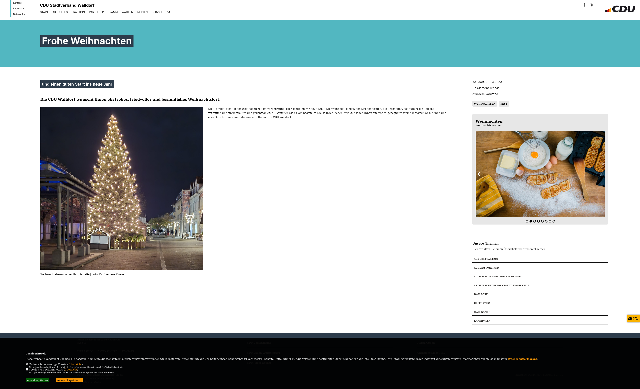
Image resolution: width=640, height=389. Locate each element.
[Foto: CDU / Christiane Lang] (540, 174)
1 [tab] (527, 221)
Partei (93, 12)
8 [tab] (553, 221)
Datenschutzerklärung (522, 358)
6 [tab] (546, 221)
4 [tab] (538, 221)
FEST (504, 103)
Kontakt (17, 2)
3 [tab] (534, 221)
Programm (110, 12)
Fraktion (78, 12)
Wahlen (127, 12)
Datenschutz (20, 14)
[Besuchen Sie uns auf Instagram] (591, 5)
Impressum (19, 8)
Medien (142, 12)
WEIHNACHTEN (485, 103)
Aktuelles (60, 12)
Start (44, 12)
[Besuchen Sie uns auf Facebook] (584, 5)
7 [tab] (550, 221)
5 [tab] (542, 221)
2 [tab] (531, 221)
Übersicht (75, 364)
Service (157, 12)
